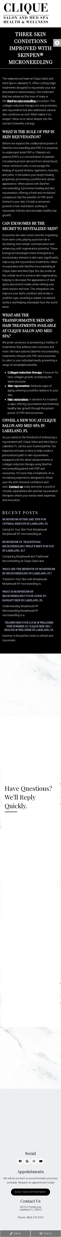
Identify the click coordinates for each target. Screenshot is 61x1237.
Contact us (16, 486)
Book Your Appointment (30, 1192)
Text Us (47, 1233)
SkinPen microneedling (21, 101)
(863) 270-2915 (34, 1217)
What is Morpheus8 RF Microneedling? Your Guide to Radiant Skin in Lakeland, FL (24, 596)
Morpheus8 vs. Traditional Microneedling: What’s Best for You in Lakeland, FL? (28, 546)
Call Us (17, 1233)
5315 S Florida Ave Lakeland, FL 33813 (30, 1208)
